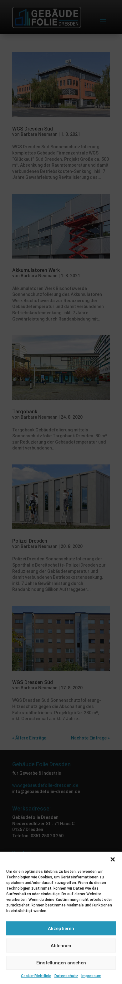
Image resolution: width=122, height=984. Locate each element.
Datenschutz (66, 976)
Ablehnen (61, 945)
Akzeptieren (61, 928)
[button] (112, 859)
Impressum (91, 976)
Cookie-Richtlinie (36, 976)
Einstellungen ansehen (61, 963)
